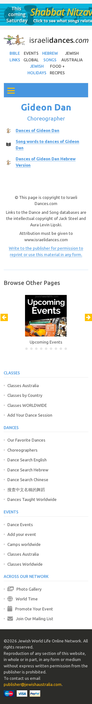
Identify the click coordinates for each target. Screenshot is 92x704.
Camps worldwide (24, 544)
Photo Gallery (27, 589)
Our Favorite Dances (26, 440)
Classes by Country (24, 395)
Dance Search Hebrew (27, 469)
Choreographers (22, 450)
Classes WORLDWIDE (27, 405)
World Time (25, 598)
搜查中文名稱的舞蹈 (26, 489)
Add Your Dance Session (29, 415)
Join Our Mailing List (33, 618)
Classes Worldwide (25, 564)
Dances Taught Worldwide (32, 499)
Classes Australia (23, 385)
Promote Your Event (32, 609)
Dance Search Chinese (27, 479)
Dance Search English (27, 459)
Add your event (21, 534)
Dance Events (20, 524)
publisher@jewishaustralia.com (33, 684)
